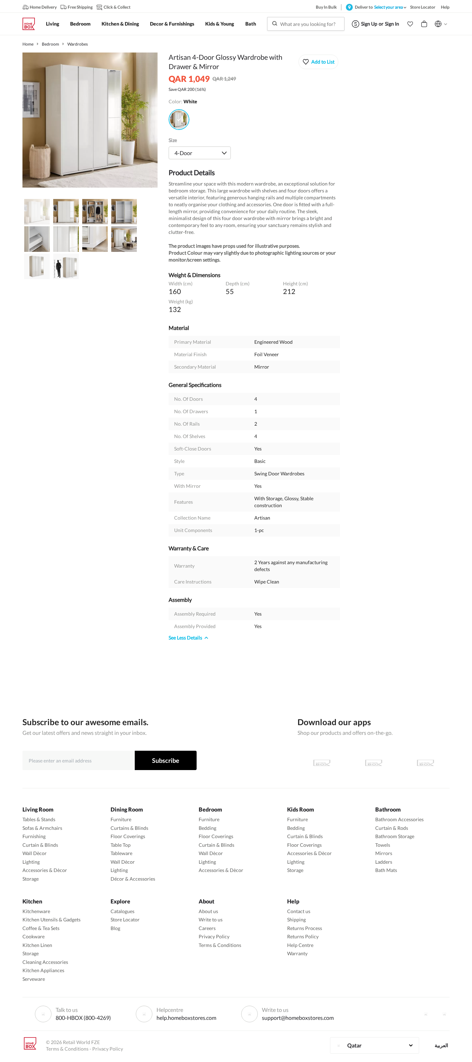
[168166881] (179, 119)
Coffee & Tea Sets (40, 928)
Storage (30, 879)
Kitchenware (36, 911)
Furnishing (34, 836)
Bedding (207, 828)
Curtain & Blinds (40, 845)
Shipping (296, 919)
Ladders (383, 862)
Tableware (121, 853)
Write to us (211, 919)
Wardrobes (77, 44)
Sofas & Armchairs (42, 828)
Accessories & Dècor (44, 870)
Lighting (31, 862)
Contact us (298, 911)
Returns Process (304, 928)
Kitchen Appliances (43, 970)
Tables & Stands (38, 819)
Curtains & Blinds (129, 828)
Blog (115, 928)
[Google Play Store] (373, 762)
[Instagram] (444, 1014)
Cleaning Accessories (45, 962)
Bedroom (50, 44)
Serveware (33, 979)
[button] (410, 24)
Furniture (121, 819)
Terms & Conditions (220, 945)
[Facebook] (425, 1014)
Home (28, 44)
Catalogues (122, 911)
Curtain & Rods (391, 828)
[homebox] (31, 24)
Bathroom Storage (394, 836)
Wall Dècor (34, 853)
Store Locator (125, 919)
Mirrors (383, 853)
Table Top (121, 845)
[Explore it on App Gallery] (425, 762)
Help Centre (300, 945)
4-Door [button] (183, 153)
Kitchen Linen (37, 945)
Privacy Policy (214, 936)
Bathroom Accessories (399, 819)
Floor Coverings (128, 836)
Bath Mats (386, 870)
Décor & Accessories (133, 879)
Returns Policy (303, 936)
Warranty (297, 953)
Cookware (33, 936)
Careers (207, 928)
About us (208, 911)
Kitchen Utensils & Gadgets (51, 919)
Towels (382, 845)
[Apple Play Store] (322, 762)
